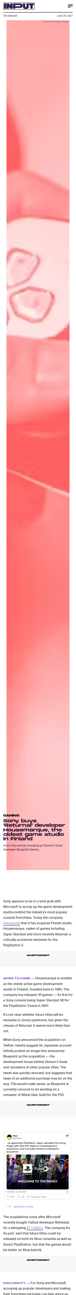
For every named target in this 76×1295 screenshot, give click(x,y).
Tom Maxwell (10, 15)
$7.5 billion (35, 1228)
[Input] (19, 6)
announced (11, 923)
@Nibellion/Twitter (24, 1206)
